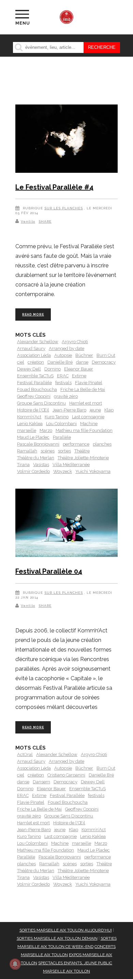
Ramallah (27, 450)
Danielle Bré (60, 362)
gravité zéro (66, 396)
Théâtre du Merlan (35, 457)
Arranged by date (66, 348)
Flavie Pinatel (88, 382)
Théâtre (82, 450)
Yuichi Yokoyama (92, 471)
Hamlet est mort (85, 403)
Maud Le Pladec (33, 437)
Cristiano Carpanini (66, 775)
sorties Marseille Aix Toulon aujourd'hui (65, 930)
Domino (52, 369)
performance (76, 444)
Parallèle (62, 437)
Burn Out (106, 355)
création (36, 362)
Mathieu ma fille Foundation (84, 430)
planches (102, 444)
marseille (26, 430)
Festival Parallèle (34, 382)
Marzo (46, 430)
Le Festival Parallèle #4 (54, 187)
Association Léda (34, 355)
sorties (64, 450)
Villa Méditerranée (71, 464)
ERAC (63, 375)
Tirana (23, 464)
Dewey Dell (29, 369)
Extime (79, 375)
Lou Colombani (61, 423)
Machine (89, 423)
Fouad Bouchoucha (37, 389)
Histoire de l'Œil (33, 409)
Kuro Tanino (57, 416)
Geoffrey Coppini (33, 396)
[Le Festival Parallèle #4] (66, 139)
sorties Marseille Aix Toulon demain (57, 938)
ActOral (25, 754)
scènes (48, 450)
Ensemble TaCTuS (35, 375)
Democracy (104, 362)
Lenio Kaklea (30, 423)
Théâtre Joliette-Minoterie (83, 457)
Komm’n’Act (29, 416)
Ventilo (28, 221)
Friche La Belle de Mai (82, 389)
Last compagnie (88, 416)
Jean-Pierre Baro (69, 409)
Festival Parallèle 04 (48, 571)
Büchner (84, 355)
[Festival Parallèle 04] (66, 524)
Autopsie (63, 355)
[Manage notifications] (15, 964)
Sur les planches (63, 208)
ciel (20, 362)
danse (82, 362)
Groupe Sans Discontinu (41, 403)
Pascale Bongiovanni (38, 444)
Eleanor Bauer (78, 369)
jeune (95, 409)
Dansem (41, 781)
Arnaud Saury (31, 348)
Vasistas (41, 464)
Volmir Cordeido (33, 471)
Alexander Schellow (37, 341)
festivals (63, 382)
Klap (109, 409)
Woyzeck (62, 471)
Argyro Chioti (75, 341)
